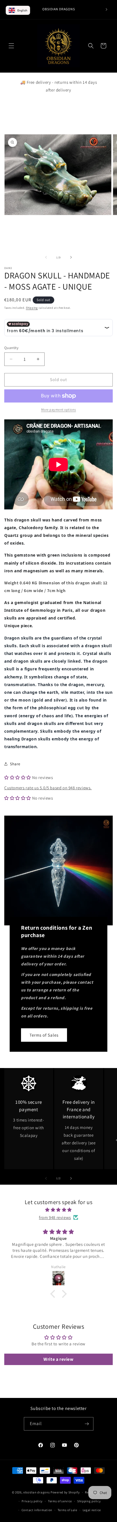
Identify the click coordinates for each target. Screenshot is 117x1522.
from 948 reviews (55, 1217)
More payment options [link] (58, 409)
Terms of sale (67, 1510)
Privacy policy (32, 1501)
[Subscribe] (87, 1424)
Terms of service (60, 1501)
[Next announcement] (106, 9)
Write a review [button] (58, 1359)
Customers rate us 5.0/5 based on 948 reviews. (48, 787)
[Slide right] (71, 257)
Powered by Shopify (65, 1492)
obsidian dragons (36, 1492)
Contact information (37, 1510)
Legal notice (92, 1510)
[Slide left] (46, 257)
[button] (11, 45)
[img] (58, 1210)
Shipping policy (89, 1501)
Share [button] (15, 763)
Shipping (32, 308)
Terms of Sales (44, 1035)
